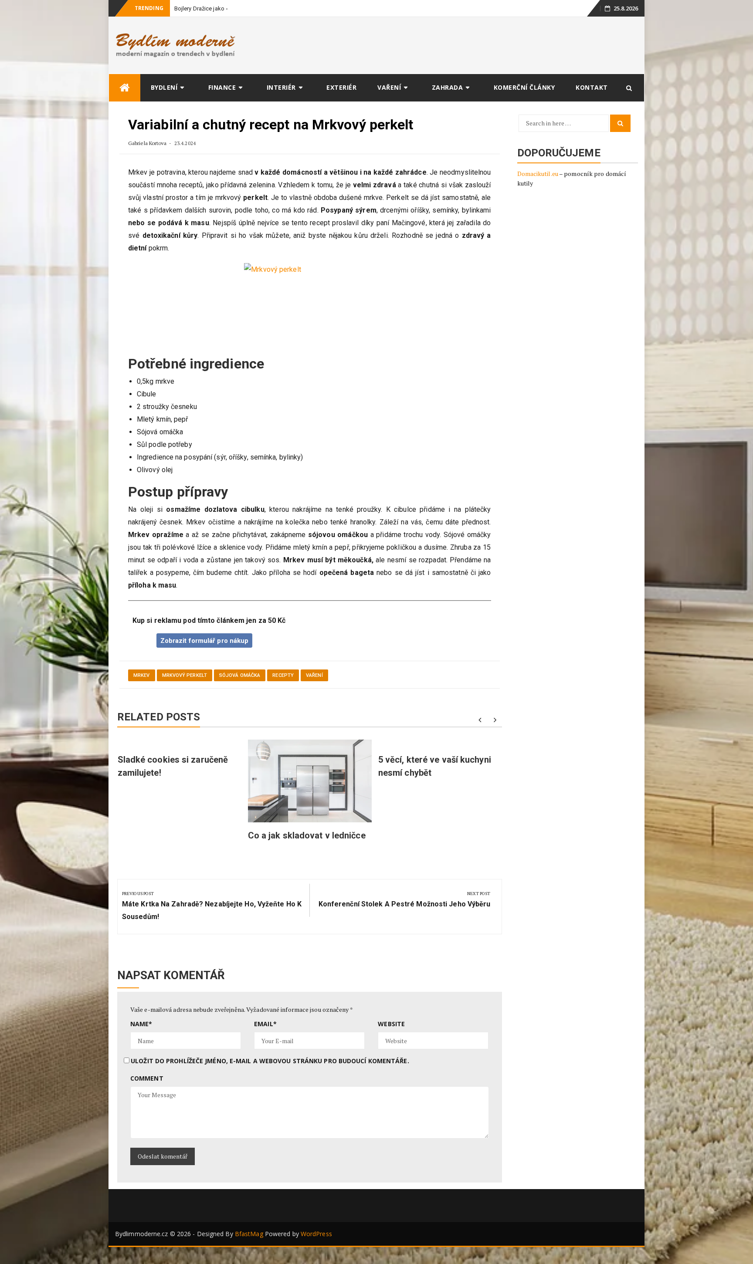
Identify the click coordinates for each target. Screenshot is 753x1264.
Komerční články (524, 87)
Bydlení (164, 87)
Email (265, 1024)
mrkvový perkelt (184, 675)
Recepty (283, 675)
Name (141, 1024)
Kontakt (592, 87)
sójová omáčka (239, 675)
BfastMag (249, 1234)
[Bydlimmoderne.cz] (124, 87)
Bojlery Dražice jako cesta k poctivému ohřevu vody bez (246, 8)
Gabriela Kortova (147, 143)
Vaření (389, 87)
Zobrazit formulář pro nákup (204, 641)
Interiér (281, 87)
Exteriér (341, 87)
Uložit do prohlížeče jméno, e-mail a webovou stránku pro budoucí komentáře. (270, 1061)
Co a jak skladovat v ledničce (307, 835)
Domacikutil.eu (537, 173)
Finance (222, 87)
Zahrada (447, 87)
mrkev (141, 675)
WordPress (316, 1234)
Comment (146, 1078)
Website (391, 1024)
